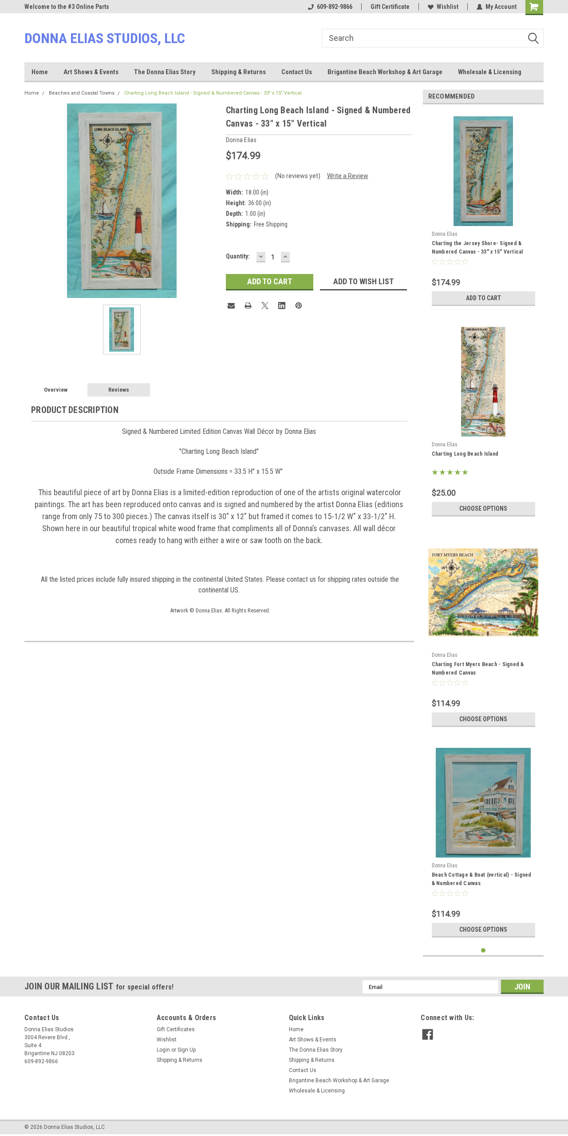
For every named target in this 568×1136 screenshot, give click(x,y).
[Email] (231, 305)
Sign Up (187, 1050)
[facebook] (427, 1034)
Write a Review (347, 175)
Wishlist (447, 6)
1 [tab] (483, 950)
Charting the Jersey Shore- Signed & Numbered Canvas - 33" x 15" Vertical (477, 247)
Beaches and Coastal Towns (81, 93)
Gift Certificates (176, 1029)
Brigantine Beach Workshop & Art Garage (384, 72)
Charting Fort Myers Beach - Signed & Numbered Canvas (478, 668)
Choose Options (483, 508)
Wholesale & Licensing (489, 72)
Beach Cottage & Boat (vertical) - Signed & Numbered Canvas (482, 879)
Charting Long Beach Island (465, 454)
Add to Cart (483, 298)
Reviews (118, 389)
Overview (55, 389)
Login (163, 1050)
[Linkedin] (281, 305)
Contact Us (296, 72)
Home (40, 72)
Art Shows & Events (90, 72)
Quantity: (238, 256)
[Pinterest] (298, 305)
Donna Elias (445, 234)
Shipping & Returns (238, 72)
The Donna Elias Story (165, 72)
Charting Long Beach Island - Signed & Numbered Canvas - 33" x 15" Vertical (213, 93)
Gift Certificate (390, 6)
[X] (264, 305)
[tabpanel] (483, 211)
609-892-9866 (334, 6)
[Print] (248, 305)
